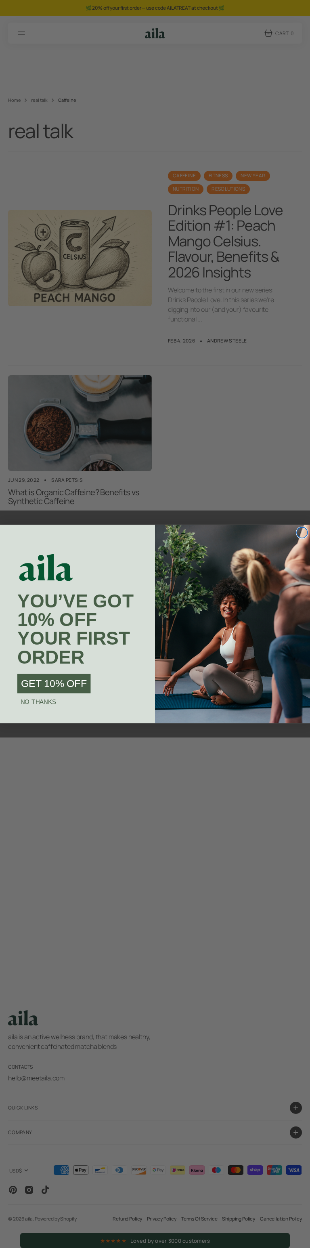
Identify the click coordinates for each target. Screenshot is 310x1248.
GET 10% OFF (54, 683)
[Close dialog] (302, 532)
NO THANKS (38, 702)
